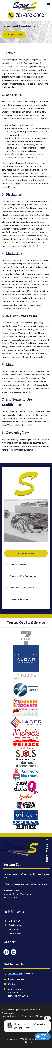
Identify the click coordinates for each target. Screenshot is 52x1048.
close (47, 1018)
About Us (13, 929)
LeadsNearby (26, 1042)
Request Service (16, 978)
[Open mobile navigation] (48, 3)
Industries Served (17, 921)
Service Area (15, 925)
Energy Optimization (36, 884)
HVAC (6, 884)
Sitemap (40, 1016)
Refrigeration (17, 884)
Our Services (15, 933)
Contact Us (13, 984)
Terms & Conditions (11, 1016)
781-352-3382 (15, 973)
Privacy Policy (28, 1016)
